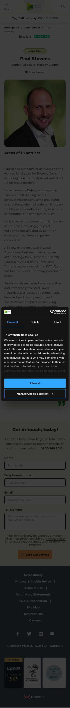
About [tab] (57, 321)
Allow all (35, 383)
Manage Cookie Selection (33, 393)
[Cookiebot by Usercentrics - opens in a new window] (50, 312)
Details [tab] (35, 321)
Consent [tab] (12, 321)
